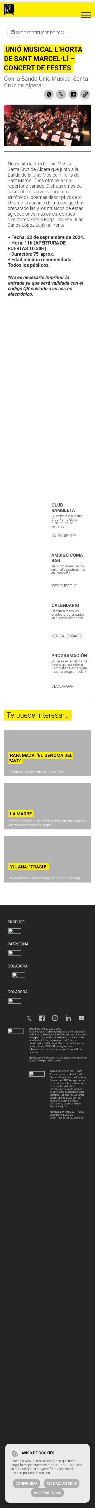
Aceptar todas (47, 1493)
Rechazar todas (61, 1483)
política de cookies (36, 1473)
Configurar (26, 1483)
